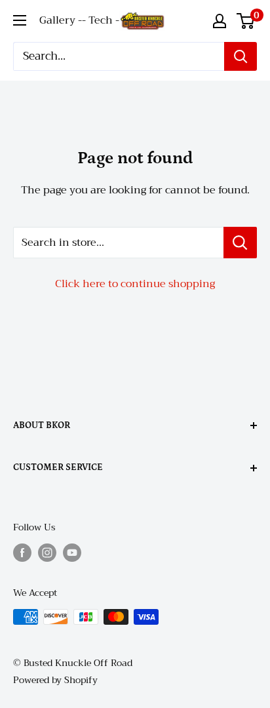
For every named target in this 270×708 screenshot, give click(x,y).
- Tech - (100, 20)
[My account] (219, 21)
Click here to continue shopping (135, 284)
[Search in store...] (240, 242)
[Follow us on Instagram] (47, 552)
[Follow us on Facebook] (22, 552)
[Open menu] (19, 20)
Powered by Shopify (55, 680)
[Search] (240, 56)
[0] (246, 21)
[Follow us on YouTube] (72, 552)
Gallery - (60, 20)
